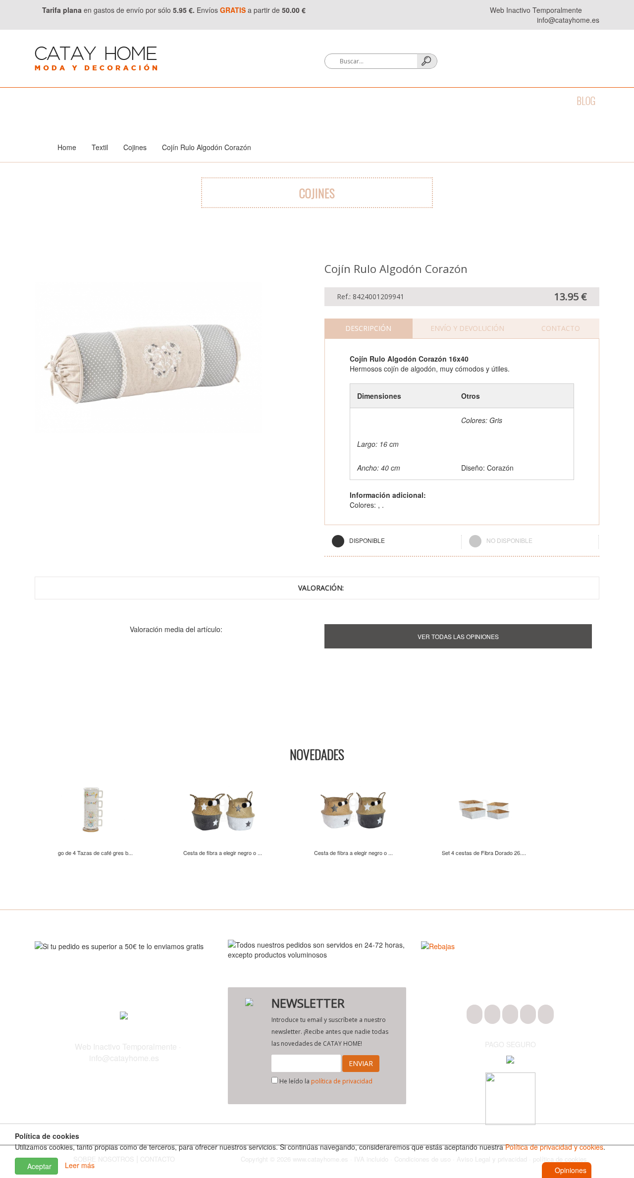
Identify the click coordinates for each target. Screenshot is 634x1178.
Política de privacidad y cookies (554, 1147)
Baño (83, 100)
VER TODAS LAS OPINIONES (458, 636)
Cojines (135, 147)
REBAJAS (544, 100)
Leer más (80, 1165)
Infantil (454, 100)
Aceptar (38, 1166)
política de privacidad (341, 1081)
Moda (45, 100)
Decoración (218, 100)
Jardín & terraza (386, 100)
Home (66, 147)
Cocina (123, 100)
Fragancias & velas (296, 100)
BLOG (586, 100)
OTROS (499, 100)
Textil (166, 100)
